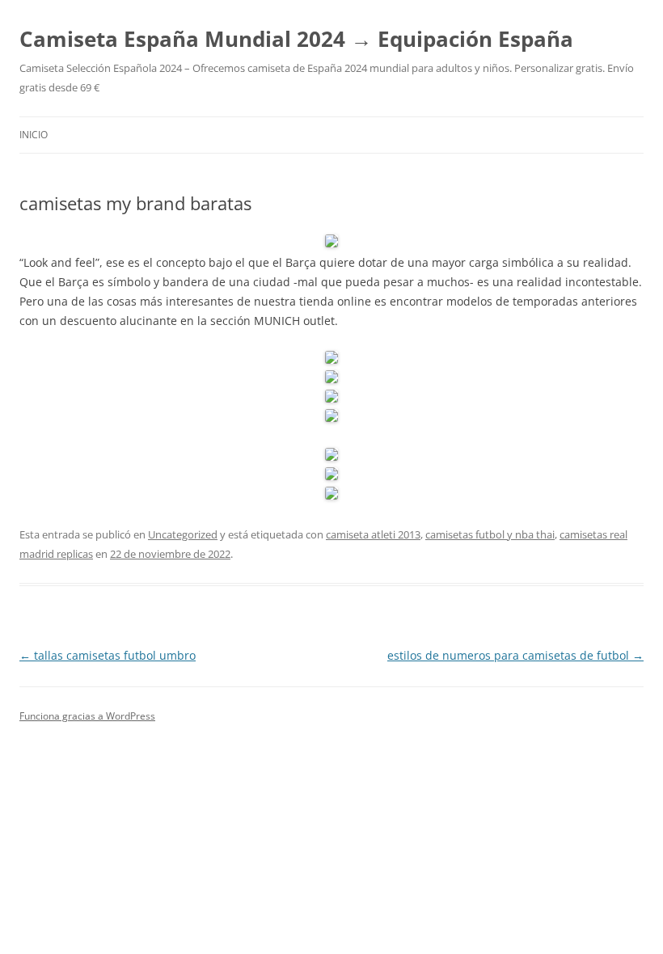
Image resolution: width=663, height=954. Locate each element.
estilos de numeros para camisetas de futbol (515, 655)
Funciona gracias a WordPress (87, 716)
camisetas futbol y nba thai (490, 534)
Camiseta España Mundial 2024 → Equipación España (296, 38)
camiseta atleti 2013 (373, 534)
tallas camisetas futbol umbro (107, 655)
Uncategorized (182, 534)
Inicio (33, 134)
